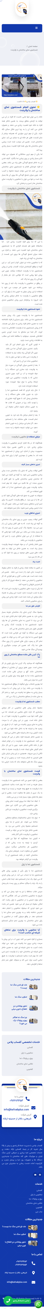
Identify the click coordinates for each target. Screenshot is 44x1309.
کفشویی (30, 1069)
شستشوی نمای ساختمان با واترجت (24, 189)
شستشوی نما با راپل (30, 864)
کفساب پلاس (31, 101)
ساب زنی (38, 1211)
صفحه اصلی (33, 46)
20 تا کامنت (21, 101)
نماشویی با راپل (27, 1053)
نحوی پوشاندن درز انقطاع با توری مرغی (19, 1008)
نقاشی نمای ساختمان (25, 1064)
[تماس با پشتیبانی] (8, 1300)
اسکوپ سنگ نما (21, 997)
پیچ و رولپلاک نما (26, 1058)
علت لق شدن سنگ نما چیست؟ (18, 987)
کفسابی (30, 1047)
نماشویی (19, 708)
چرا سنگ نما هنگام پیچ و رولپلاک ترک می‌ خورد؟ (20, 1020)
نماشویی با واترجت (19, 437)
